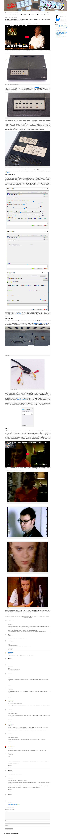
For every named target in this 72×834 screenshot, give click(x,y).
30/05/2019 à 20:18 (10, 653)
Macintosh (62, 31)
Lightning (59, 30)
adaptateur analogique (21, 399)
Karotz (57, 30)
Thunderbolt (65, 36)
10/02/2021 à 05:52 (10, 771)
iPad (56, 29)
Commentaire (7, 811)
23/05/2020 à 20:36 (10, 666)
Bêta (60, 26)
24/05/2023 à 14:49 (10, 795)
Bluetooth (57, 26)
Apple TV (61, 25)
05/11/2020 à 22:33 (10, 689)
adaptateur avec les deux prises (40, 323)
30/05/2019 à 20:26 (10, 659)
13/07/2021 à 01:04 (10, 778)
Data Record (64, 26)
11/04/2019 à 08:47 (10, 635)
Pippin (57, 34)
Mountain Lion (58, 33)
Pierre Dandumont (14, 17)
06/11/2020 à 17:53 (10, 701)
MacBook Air (64, 30)
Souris (61, 36)
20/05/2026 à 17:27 (10, 802)
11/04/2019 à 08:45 (10, 624)
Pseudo (6, 820)
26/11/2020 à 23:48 (10, 754)
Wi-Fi (58, 37)
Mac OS (65, 31)
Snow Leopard (57, 36)
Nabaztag (62, 33)
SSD (62, 36)
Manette (63, 32)
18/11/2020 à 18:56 (10, 735)
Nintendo (65, 33)
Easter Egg (58, 27)
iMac (64, 27)
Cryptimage (7, 172)
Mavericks (66, 32)
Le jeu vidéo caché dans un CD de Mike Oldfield (12, 12)
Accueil (62, 1)
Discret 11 (37, 87)
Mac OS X (59, 32)
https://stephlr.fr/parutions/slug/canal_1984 (14, 804)
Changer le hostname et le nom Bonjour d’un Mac (42, 12)
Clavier (62, 26)
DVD (67, 26)
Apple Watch (65, 25)
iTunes (66, 29)
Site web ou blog (7, 825)
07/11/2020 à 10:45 (10, 725)
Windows (60, 37)
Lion (61, 30)
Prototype (58, 36)
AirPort (58, 25)
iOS (66, 27)
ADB (56, 25)
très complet (18, 313)
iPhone (59, 29)
